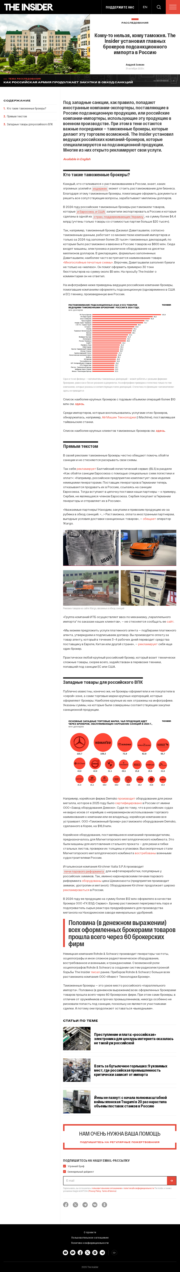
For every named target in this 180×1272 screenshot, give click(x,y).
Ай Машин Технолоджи (119, 417)
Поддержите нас (120, 7)
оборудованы (91, 880)
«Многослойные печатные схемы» (88, 262)
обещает (149, 518)
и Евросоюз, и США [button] (91, 211)
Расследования (135, 23)
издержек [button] (100, 188)
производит (126, 798)
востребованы (145, 853)
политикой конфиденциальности (139, 1188)
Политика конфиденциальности (90, 1242)
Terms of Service (109, 1191)
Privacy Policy (95, 1191)
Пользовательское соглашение (90, 1237)
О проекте (90, 1232)
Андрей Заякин (135, 64)
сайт (170, 621)
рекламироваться (76, 890)
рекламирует (86, 468)
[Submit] (171, 1180)
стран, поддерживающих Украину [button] (118, 216)
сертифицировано (128, 803)
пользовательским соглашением (107, 1188)
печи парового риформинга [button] (84, 871)
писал (95, 972)
